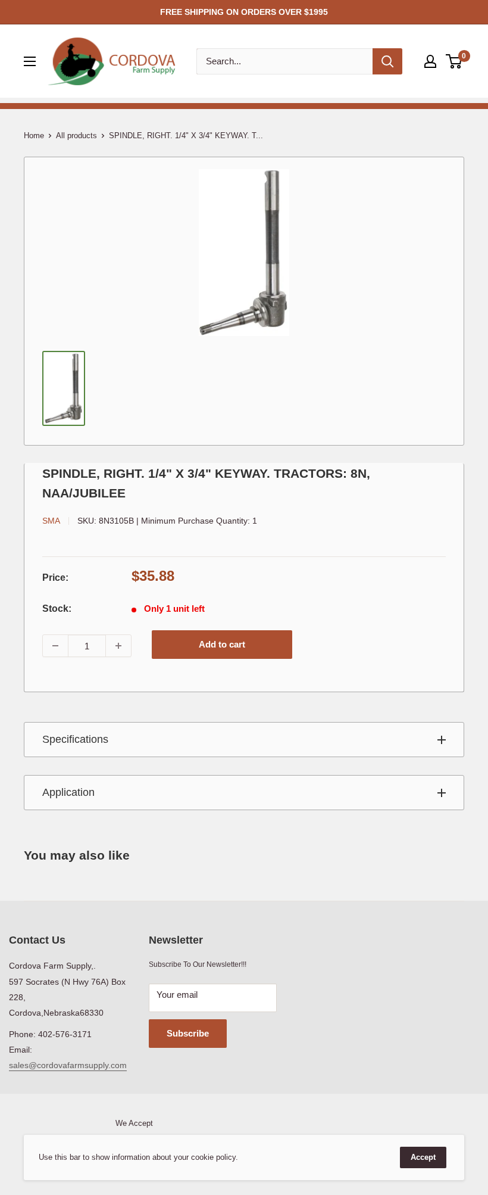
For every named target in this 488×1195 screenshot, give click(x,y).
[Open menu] (30, 61)
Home (34, 135)
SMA (51, 520)
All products (76, 135)
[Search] (387, 61)
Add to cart (222, 644)
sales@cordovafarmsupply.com (68, 1065)
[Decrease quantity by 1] (55, 645)
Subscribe (188, 1033)
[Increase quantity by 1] (118, 645)
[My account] (430, 61)
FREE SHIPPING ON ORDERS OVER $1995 (244, 12)
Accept (423, 1157)
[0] (454, 61)
